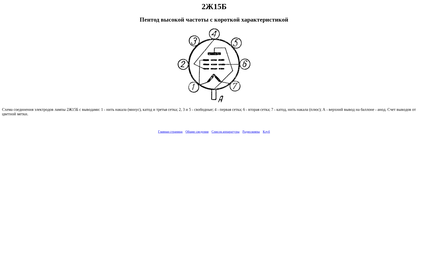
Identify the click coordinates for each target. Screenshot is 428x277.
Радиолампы (251, 131)
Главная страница (170, 131)
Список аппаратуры (226, 131)
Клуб (266, 131)
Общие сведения (197, 131)
